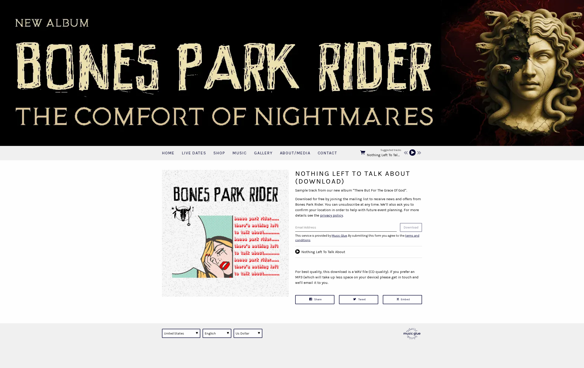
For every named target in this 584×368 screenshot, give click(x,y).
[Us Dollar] (248, 333)
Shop (219, 152)
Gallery (263, 152)
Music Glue (339, 235)
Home (168, 152)
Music (239, 152)
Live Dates (194, 152)
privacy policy (331, 215)
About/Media (295, 152)
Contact (327, 152)
